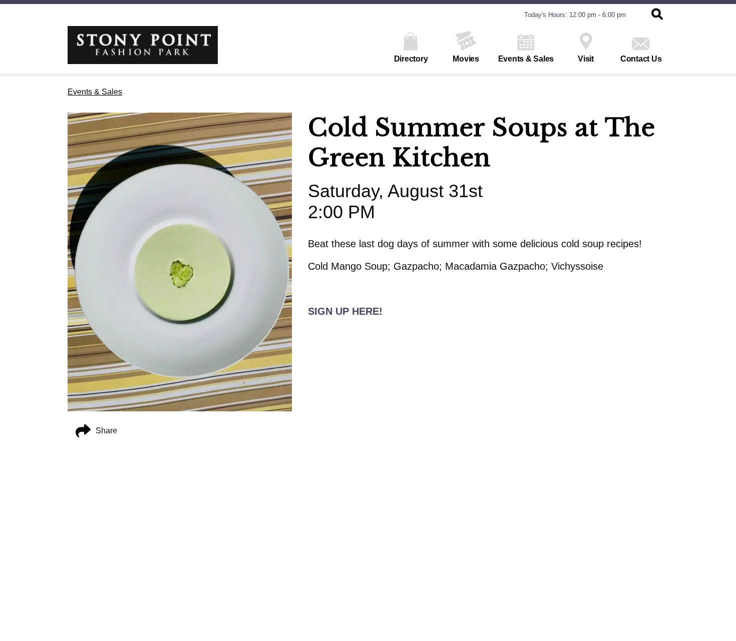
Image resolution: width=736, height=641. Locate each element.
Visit (586, 59)
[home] (143, 50)
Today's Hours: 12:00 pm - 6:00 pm (575, 15)
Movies (466, 59)
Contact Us (641, 59)
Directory (411, 59)
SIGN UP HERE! (345, 311)
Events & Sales (526, 59)
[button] (657, 15)
